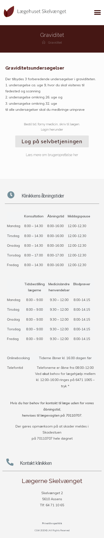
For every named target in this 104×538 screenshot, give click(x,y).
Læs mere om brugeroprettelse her (52, 155)
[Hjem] (43, 42)
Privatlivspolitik (52, 523)
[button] (97, 12)
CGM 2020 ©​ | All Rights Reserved (52, 530)
